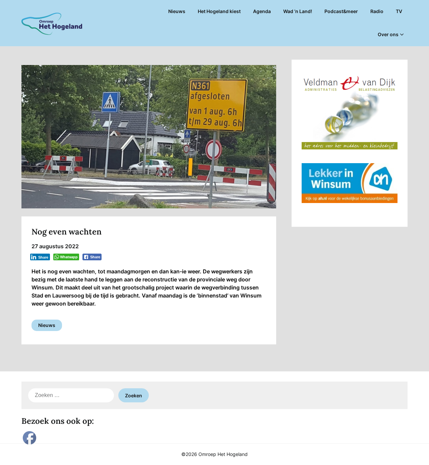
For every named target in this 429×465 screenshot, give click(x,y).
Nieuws (176, 11)
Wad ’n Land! (297, 11)
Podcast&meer (341, 11)
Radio (376, 11)
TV (399, 11)
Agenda (262, 11)
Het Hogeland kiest (219, 11)
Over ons (388, 34)
